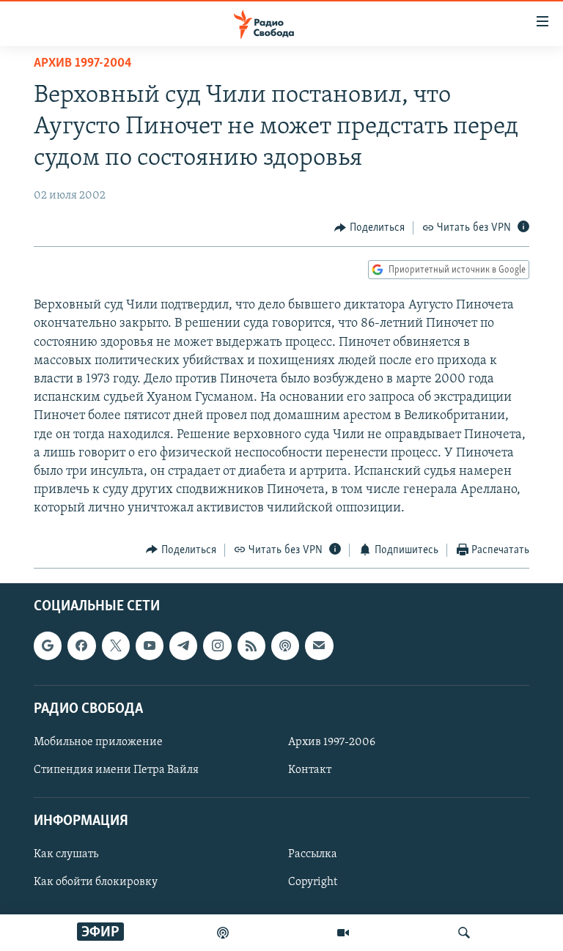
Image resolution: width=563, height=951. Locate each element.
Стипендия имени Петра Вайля (116, 770)
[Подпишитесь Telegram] (183, 645)
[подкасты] (223, 932)
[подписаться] (319, 645)
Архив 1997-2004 (83, 63)
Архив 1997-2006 (331, 742)
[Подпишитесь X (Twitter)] (116, 645)
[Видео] (343, 932)
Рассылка (312, 854)
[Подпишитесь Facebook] (81, 645)
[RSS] (251, 645)
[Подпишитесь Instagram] (217, 645)
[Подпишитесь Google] (48, 645)
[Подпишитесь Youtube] (149, 645)
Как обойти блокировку (96, 882)
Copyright (312, 882)
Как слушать (66, 854)
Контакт (309, 770)
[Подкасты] (285, 645)
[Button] (369, 227)
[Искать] (464, 932)
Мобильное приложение (98, 742)
